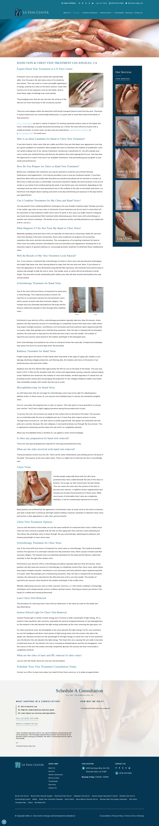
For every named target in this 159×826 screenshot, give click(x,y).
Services (51, 771)
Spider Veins (126, 143)
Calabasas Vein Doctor (82, 796)
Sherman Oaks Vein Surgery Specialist (113, 799)
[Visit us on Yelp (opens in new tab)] (86, 3)
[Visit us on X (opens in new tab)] (89, 3)
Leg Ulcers (124, 238)
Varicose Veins (127, 111)
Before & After (53, 778)
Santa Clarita (69, 799)
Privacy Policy (117, 816)
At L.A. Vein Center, (25, 123)
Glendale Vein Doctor (127, 796)
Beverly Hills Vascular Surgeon (42, 796)
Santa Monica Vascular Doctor (87, 799)
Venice (30, 802)
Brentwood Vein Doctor (63, 796)
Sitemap (140, 816)
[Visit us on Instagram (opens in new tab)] (79, 3)
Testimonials (53, 781)
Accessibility (105, 816)
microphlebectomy (26, 133)
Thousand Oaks (20, 802)
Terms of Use (130, 816)
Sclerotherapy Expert (23, 799)
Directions (52, 784)
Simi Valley (133, 799)
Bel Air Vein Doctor (22, 796)
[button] (71, 12)
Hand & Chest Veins (127, 173)
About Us (51, 768)
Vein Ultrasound (124, 204)
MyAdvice (71, 816)
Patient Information (55, 775)
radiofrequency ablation (79, 130)
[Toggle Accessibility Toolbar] (4, 822)
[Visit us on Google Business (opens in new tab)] (92, 3)
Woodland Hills (40, 802)
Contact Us (52, 788)
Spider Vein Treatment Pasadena (51, 799)
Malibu (34, 799)
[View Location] (126, 3)
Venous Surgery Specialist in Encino (105, 796)
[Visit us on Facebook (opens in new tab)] (82, 3)
